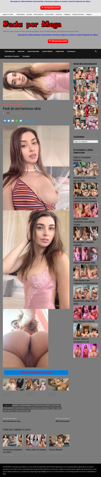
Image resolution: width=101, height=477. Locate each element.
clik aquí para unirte (52, 7)
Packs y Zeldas (56, 408)
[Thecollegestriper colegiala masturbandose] (85, 292)
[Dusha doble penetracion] (92, 123)
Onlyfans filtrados (78, 14)
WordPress (92, 471)
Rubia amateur (8, 411)
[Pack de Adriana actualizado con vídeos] (79, 73)
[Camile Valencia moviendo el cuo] (85, 350)
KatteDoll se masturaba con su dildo (84, 179)
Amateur (29, 14)
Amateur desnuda (25, 405)
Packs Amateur (8, 408)
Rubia (22, 104)
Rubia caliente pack (8, 391)
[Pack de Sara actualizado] (36, 384)
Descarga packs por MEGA (41, 405)
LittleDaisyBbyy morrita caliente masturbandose (85, 200)
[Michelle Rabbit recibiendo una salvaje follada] (85, 233)
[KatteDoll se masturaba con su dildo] (85, 189)
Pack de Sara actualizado (33, 391)
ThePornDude (20, 14)
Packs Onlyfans (38, 14)
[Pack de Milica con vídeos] (79, 111)
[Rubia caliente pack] (13, 384)
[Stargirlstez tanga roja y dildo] (85, 312)
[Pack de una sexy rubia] (58, 384)
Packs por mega (20, 408)
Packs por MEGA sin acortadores (38, 408)
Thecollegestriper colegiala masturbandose (85, 282)
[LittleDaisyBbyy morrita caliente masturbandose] (85, 210)
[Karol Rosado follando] (85, 330)
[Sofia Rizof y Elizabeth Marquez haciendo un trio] (79, 98)
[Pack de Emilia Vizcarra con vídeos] (92, 98)
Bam (4, 474)
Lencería (16, 104)
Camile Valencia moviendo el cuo (81, 340)
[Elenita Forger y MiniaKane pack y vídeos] (79, 123)
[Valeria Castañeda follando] (85, 169)
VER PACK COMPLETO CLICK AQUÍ (36, 372)
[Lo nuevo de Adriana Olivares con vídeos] (79, 86)
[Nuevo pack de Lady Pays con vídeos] (92, 111)
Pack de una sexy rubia (54, 391)
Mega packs (56, 405)
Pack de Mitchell (55, 449)
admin (8, 113)
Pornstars (59, 14)
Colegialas (67, 14)
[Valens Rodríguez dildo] (85, 271)
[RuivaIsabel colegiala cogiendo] (85, 254)
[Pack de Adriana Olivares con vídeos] (92, 86)
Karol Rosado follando (84, 321)
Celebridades (7, 104)
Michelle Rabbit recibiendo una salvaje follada (84, 222)
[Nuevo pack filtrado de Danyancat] (92, 73)
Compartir (30, 121)
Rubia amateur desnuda (22, 411)
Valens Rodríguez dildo (84, 262)
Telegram (89, 14)
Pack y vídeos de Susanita (36, 449)
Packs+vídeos (49, 14)
